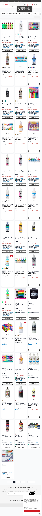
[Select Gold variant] (2, 67)
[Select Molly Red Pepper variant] (15, 434)
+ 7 (34, 67)
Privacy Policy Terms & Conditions (30, 508)
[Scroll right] (40, 13)
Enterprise (15, 1)
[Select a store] (34, 4)
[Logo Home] (5, 4)
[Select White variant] (15, 34)
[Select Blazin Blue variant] (18, 34)
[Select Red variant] (4, 101)
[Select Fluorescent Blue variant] (17, 34)
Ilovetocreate (17, 311)
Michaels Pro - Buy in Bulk (12, 13)
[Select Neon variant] (4, 34)
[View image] (19, 66)
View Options (7, 50)
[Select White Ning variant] (2, 400)
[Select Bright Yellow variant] (5, 268)
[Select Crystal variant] (18, 134)
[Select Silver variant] (5, 67)
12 (28, 482)
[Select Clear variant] (28, 335)
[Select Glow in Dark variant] (2, 34)
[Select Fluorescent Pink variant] (20, 34)
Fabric (29, 13)
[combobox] (17, 4)
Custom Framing (4, 1)
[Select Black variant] (4, 67)
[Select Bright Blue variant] (33, 67)
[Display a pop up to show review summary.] (11, 39)
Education (19, 1)
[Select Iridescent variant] (5, 34)
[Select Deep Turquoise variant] (30, 67)
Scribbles (34, 13)
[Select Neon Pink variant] (5, 302)
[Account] (36, 4)
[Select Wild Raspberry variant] (32, 67)
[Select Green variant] (4, 201)
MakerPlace (10, 1)
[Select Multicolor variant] (28, 434)
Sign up (31, 493)
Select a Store (10, 44)
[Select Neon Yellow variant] (4, 302)
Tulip (24, 13)
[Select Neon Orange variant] (7, 302)
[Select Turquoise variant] (5, 101)
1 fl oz (39, 13)
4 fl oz (20, 13)
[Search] (24, 4)
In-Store (3, 13)
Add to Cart (34, 50)
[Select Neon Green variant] (7, 101)
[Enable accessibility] (39, 513)
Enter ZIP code (6, 47)
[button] (32, 513)
